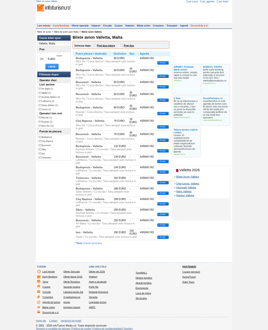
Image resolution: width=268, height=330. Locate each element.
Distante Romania (98, 292)
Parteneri (189, 266)
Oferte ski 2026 (97, 271)
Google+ (128, 328)
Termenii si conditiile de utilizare (53, 328)
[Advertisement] (201, 210)
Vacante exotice (71, 287)
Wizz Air (48, 126)
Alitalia (46, 93)
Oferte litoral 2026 (72, 276)
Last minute (43, 25)
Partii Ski (93, 287)
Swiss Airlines (50, 105)
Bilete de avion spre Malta (66, 32)
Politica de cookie (81, 328)
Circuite (107, 25)
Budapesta (47, 137)
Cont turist (192, 1)
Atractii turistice (144, 283)
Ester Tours (188, 282)
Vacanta (93, 297)
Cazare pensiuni (191, 272)
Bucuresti (46, 145)
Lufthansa (48, 101)
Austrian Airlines (51, 97)
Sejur (45, 282)
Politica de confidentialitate (107, 328)
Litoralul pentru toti (73, 292)
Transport (172, 25)
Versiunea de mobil (71, 320)
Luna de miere (143, 293)
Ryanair (47, 122)
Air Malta (47, 89)
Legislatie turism (97, 302)
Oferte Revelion (71, 282)
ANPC (92, 307)
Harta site (41, 320)
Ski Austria (141, 298)
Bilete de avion (44, 32)
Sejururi (95, 25)
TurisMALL (141, 272)
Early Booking (61, 25)
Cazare (119, 25)
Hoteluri (129, 25)
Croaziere (158, 25)
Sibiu (44, 149)
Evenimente (142, 288)
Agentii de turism (51, 302)
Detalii (162, 63)
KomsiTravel (189, 277)
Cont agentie (207, 1)
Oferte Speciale (71, 271)
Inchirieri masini (71, 307)
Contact (53, 320)
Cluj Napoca (47, 141)
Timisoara (46, 157)
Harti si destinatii (98, 282)
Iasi (43, 153)
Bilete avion (143, 25)
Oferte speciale (80, 25)
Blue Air (47, 117)
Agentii (184, 25)
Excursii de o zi (199, 25)
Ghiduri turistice (144, 278)
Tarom (46, 109)
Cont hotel (222, 1)
